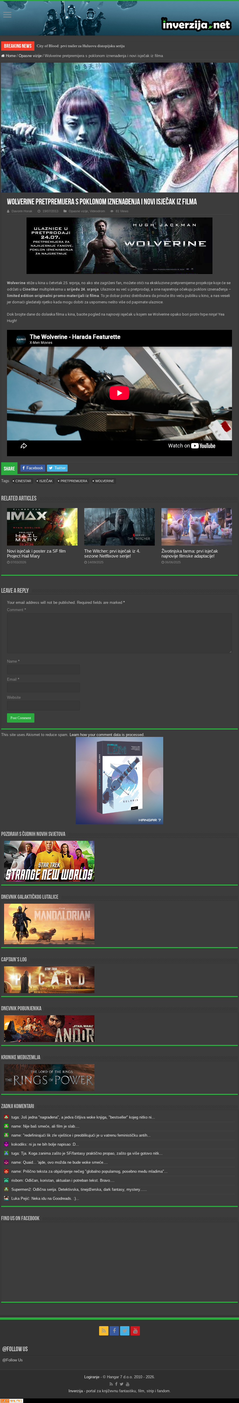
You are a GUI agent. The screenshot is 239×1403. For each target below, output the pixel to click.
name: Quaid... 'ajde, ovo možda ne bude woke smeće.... (59, 1162)
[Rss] (103, 1330)
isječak (45, 481)
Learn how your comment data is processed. (107, 735)
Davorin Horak (22, 211)
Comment (16, 610)
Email (13, 679)
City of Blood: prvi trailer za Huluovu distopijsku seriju (81, 46)
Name (13, 661)
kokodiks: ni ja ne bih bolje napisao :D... (45, 1144)
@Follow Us (15, 1349)
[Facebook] (114, 1330)
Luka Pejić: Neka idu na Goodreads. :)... (45, 1198)
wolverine (104, 481)
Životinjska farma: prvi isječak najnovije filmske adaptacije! (189, 553)
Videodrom (97, 211)
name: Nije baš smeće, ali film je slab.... (45, 1126)
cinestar (23, 481)
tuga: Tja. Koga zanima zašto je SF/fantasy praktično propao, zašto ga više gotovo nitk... (87, 1153)
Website (14, 697)
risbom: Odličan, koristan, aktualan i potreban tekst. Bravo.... (63, 1180)
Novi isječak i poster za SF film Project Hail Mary (36, 553)
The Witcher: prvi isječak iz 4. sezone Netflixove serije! (112, 553)
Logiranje (91, 1377)
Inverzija (75, 1391)
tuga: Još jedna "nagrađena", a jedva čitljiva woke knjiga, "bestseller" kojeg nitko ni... (83, 1117)
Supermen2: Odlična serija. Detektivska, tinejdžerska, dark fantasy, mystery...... (79, 1189)
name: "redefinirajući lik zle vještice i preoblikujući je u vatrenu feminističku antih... (81, 1135)
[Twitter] (124, 1330)
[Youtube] (135, 1330)
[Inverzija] (119, 18)
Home (10, 56)
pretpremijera (74, 481)
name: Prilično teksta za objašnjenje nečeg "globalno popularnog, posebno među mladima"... (89, 1171)
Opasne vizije (30, 56)
